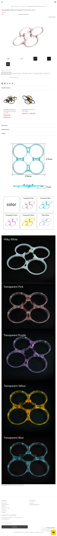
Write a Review (52, 17)
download (4, 503)
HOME (12, 6)
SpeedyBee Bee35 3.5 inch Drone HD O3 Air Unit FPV (9, 111)
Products (17, 6)
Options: (6, 70)
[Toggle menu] (2, 2)
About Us (4, 509)
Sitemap (4, 512)
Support (4, 506)
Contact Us (4, 511)
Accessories (23, 6)
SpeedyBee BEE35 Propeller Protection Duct (37, 6)
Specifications (5, 129)
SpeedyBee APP (5, 504)
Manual (3, 133)
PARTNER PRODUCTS (34, 504)
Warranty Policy (5, 507)
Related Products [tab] (6, 87)
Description (5, 125)
